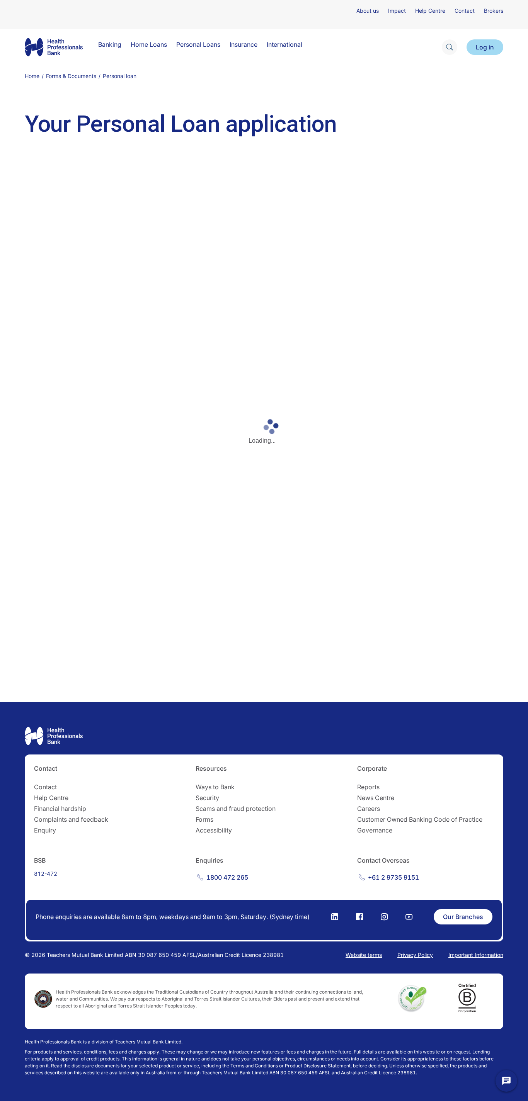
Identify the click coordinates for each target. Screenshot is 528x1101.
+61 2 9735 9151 (393, 877)
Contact (465, 10)
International (284, 44)
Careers (368, 808)
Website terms (364, 954)
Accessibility (214, 830)
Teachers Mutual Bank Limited (148, 1042)
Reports (368, 787)
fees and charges (127, 1052)
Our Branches (463, 917)
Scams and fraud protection (236, 808)
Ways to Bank (215, 787)
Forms (204, 819)
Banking (109, 44)
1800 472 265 (227, 877)
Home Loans (149, 44)
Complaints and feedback (71, 819)
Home (32, 76)
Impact (397, 10)
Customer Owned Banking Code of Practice (419, 819)
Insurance (243, 44)
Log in (485, 47)
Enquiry (45, 830)
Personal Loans (198, 44)
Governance (374, 830)
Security (207, 798)
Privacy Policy (415, 954)
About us (367, 10)
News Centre (375, 798)
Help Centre (430, 10)
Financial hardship (60, 808)
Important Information (475, 954)
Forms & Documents (71, 76)
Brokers (493, 10)
